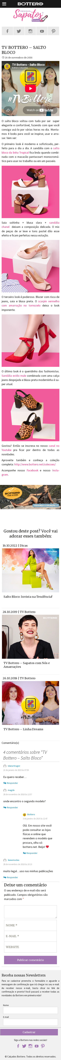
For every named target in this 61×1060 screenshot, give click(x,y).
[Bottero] (30, 15)
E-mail (6, 1017)
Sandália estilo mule (14, 375)
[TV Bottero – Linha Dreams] (30, 702)
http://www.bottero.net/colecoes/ (35, 464)
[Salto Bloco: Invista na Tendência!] (30, 570)
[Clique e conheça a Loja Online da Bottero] (30, 497)
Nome (6, 1005)
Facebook (32, 470)
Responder (12, 783)
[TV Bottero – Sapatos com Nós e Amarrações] (30, 636)
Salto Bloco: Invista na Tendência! (28, 597)
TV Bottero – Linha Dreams (23, 729)
